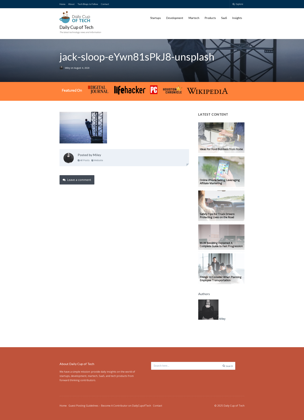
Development (174, 18)
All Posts (84, 160)
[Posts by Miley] (68, 159)
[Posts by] (62, 67)
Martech (193, 18)
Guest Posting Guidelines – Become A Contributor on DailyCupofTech (110, 405)
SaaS (224, 18)
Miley (68, 67)
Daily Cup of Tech (76, 27)
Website (98, 160)
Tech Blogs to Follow (87, 4)
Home (62, 4)
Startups (155, 18)
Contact (105, 4)
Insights (237, 18)
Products (210, 18)
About (71, 4)
